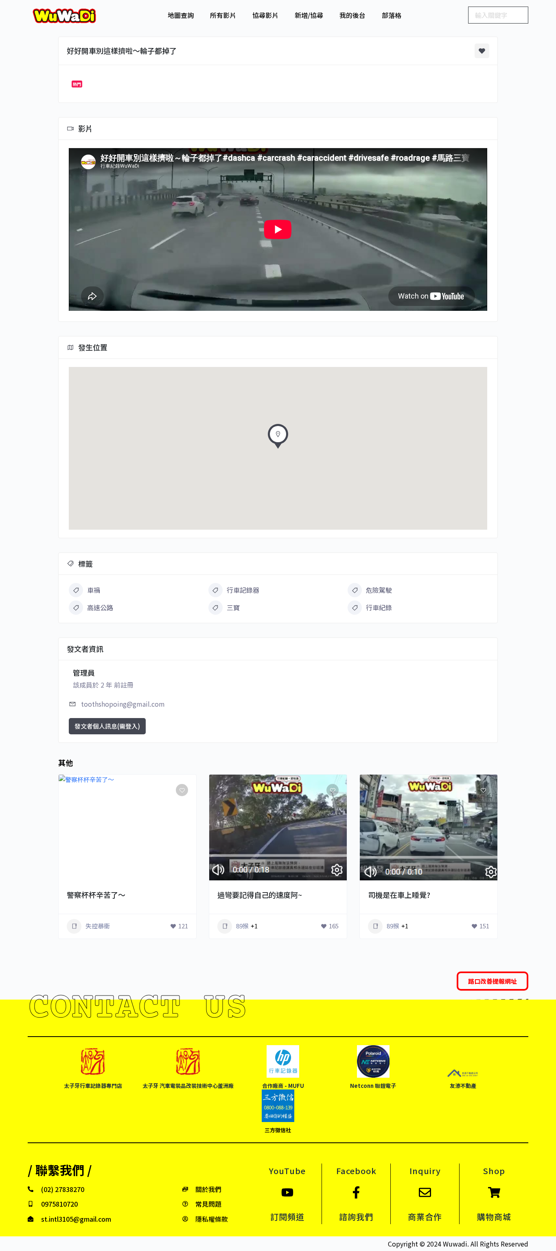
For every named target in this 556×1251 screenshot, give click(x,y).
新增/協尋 (309, 15)
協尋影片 (265, 15)
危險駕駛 (379, 590)
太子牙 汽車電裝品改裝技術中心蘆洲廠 (188, 1085)
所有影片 (223, 15)
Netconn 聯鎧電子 (373, 1085)
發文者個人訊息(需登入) (107, 726)
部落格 (391, 15)
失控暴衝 (97, 925)
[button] (278, 438)
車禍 (93, 590)
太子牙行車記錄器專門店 (93, 1085)
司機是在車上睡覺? (399, 894)
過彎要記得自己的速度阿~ (259, 894)
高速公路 (100, 607)
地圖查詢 (181, 15)
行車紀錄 (379, 607)
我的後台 (352, 15)
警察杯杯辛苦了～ (96, 894)
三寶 (233, 607)
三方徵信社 (278, 1130)
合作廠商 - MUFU (283, 1085)
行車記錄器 (243, 590)
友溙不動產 (463, 1085)
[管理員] (178, 880)
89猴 (242, 925)
